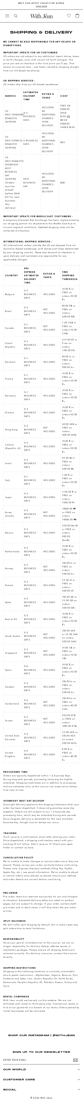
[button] (77, 16)
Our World (14, 1069)
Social (9, 1089)
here (31, 847)
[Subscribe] (75, 1060)
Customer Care (19, 1079)
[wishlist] (69, 16)
